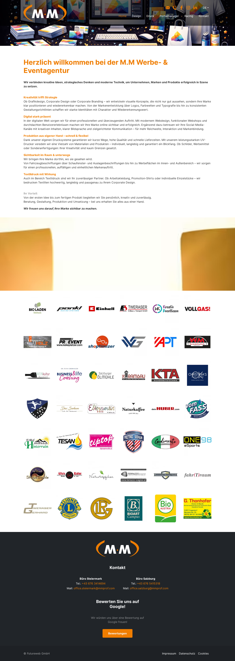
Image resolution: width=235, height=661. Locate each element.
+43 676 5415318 (148, 583)
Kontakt (204, 16)
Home (122, 16)
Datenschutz (187, 653)
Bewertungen (117, 633)
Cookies (203, 653)
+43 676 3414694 (93, 583)
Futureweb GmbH (38, 653)
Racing (188, 16)
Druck (150, 16)
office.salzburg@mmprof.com (149, 588)
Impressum (169, 653)
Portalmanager (169, 16)
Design (136, 16)
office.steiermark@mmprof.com (94, 588)
